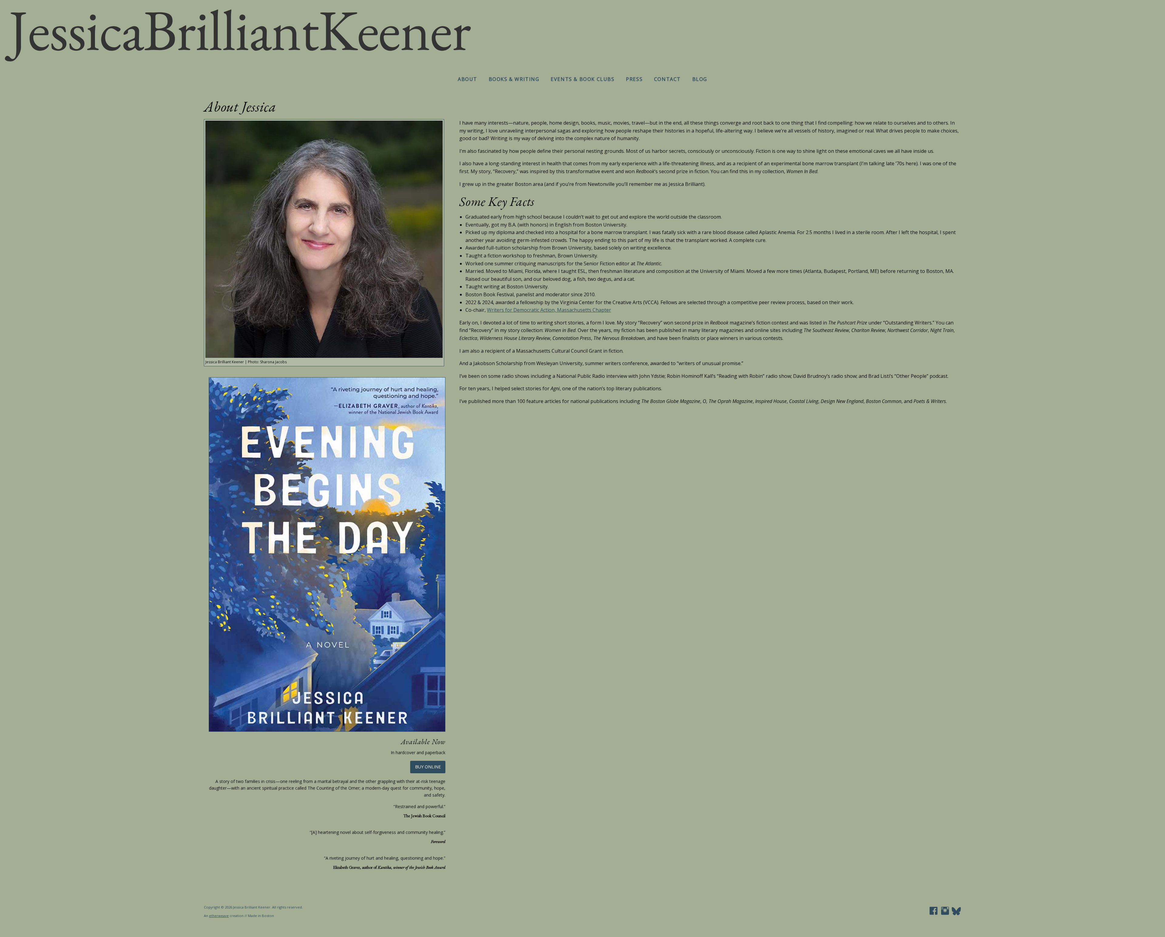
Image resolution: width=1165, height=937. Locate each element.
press (634, 79)
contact (667, 79)
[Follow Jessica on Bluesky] (956, 913)
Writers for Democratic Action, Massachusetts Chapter (549, 310)
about (467, 79)
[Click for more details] (327, 554)
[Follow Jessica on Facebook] (933, 913)
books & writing (514, 79)
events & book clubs (582, 79)
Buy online (428, 767)
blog (699, 79)
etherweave (219, 915)
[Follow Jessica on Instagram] (945, 913)
